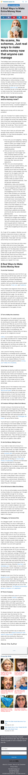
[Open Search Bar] (23, 1)
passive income (5, 577)
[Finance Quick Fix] (8, 1)
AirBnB (14, 597)
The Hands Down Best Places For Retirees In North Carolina (20, 692)
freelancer (23, 285)
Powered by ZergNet (23, 656)
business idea (8, 453)
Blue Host (20, 564)
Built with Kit (14, 761)
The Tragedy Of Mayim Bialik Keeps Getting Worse (21, 709)
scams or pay (14, 87)
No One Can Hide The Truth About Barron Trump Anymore (20, 673)
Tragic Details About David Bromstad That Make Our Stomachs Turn (7, 692)
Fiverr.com (14, 285)
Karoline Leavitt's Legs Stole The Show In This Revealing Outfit (6, 673)
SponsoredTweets (6, 390)
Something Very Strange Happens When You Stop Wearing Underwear (6, 710)
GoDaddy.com (5, 566)
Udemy (3, 337)
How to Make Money (13, 5)
